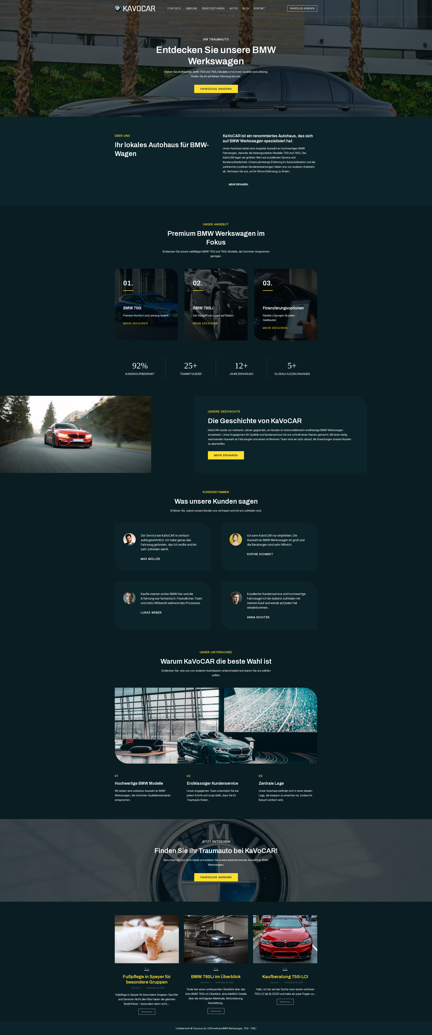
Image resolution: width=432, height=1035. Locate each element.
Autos (234, 8)
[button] (302, 8)
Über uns (191, 8)
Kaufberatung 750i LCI (285, 976)
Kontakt (259, 8)
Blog (246, 8)
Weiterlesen (146, 1011)
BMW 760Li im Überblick (216, 976)
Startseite (174, 8)
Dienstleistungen (213, 8)
